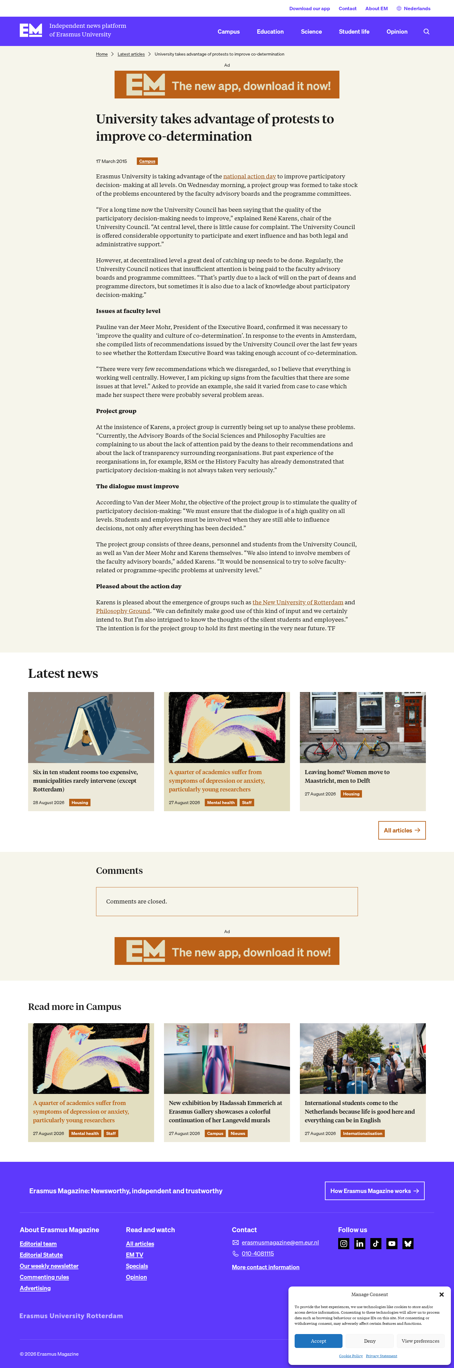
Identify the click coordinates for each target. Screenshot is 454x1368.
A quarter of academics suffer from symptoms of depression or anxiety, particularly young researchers (217, 781)
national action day (249, 176)
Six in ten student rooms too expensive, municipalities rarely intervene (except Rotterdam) (85, 781)
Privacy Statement (381, 1355)
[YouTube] (391, 1243)
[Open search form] (426, 31)
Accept (318, 1341)
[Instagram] (343, 1243)
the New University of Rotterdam (298, 602)
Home (102, 54)
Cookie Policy (351, 1355)
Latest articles (131, 54)
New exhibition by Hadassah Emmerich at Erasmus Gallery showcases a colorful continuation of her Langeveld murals (225, 1111)
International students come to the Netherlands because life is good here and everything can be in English (360, 1111)
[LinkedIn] (359, 1243)
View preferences (420, 1341)
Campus (147, 161)
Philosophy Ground (123, 611)
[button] (442, 1294)
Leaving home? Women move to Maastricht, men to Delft (347, 776)
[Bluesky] (408, 1243)
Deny (370, 1341)
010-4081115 (258, 1253)
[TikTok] (375, 1243)
